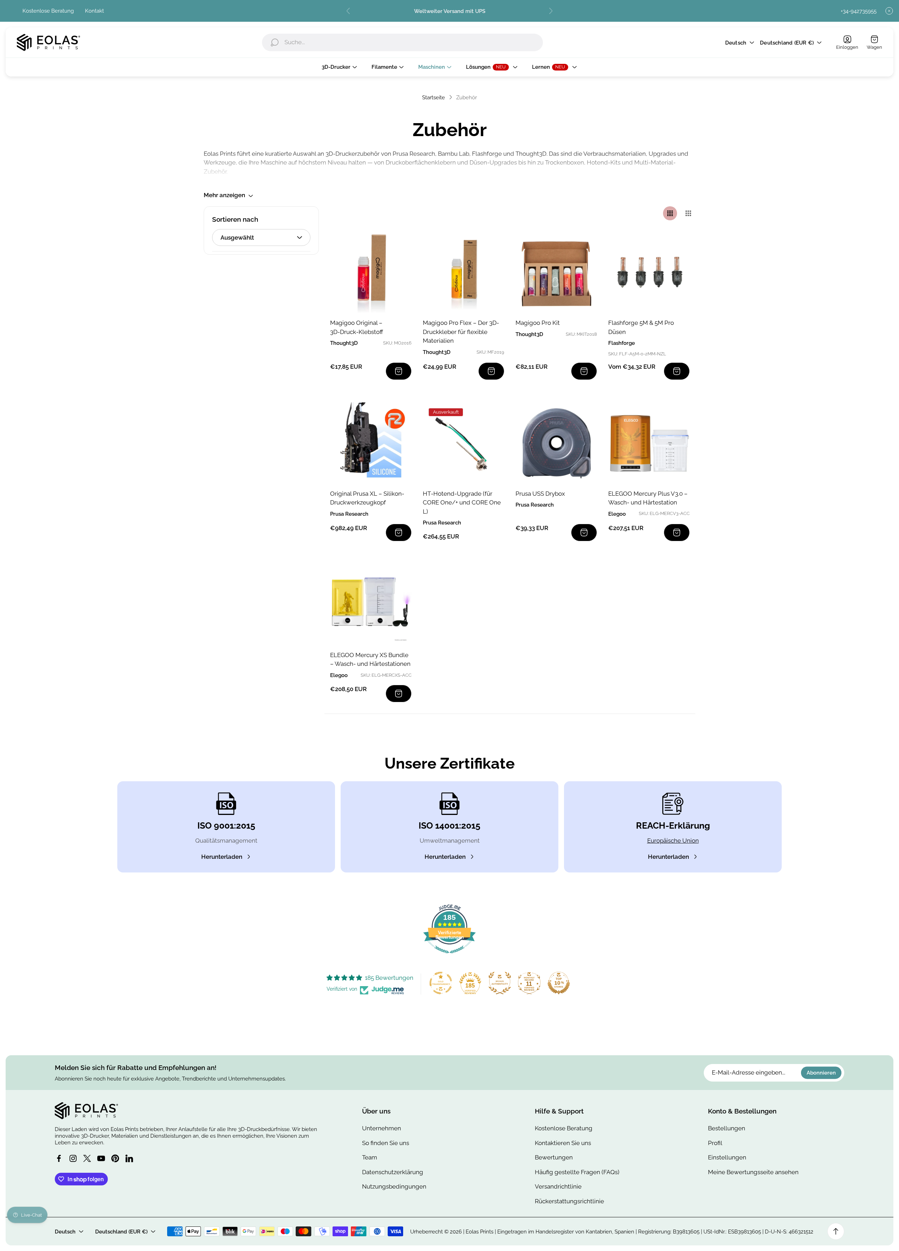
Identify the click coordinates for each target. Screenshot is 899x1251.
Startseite (433, 97)
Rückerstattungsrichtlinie (569, 1201)
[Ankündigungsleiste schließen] (889, 11)
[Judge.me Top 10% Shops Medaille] (558, 983)
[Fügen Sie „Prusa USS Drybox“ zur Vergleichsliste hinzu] (583, 416)
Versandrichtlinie (558, 1186)
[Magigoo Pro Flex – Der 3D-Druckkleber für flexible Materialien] (463, 272)
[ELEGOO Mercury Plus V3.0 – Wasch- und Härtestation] (649, 443)
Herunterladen (221, 856)
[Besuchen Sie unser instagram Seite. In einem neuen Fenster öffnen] (73, 1158)
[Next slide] (550, 11)
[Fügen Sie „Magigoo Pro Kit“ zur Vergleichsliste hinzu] (583, 245)
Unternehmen (381, 1128)
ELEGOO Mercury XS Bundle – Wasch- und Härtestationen (370, 659)
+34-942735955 (859, 11)
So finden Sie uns (385, 1142)
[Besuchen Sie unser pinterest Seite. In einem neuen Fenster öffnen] (115, 1158)
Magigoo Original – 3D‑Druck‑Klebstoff (356, 327)
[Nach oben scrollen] (835, 1231)
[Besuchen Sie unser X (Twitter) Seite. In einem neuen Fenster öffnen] (87, 1158)
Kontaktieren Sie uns (563, 1142)
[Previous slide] (348, 11)
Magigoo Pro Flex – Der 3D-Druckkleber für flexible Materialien (461, 331)
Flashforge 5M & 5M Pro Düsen (641, 327)
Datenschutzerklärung (392, 1172)
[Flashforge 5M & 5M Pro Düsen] (649, 272)
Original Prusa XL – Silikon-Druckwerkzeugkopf (367, 498)
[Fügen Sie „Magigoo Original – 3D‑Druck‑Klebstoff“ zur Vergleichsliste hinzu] (397, 245)
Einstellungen (727, 1157)
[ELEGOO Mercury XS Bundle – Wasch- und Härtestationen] (371, 604)
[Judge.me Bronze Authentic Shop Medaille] (499, 983)
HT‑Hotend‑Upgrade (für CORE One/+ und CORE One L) (462, 502)
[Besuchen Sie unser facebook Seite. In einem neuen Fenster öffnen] (59, 1158)
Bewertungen (554, 1157)
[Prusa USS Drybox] (556, 443)
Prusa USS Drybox (540, 493)
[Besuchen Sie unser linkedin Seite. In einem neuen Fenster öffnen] (129, 1158)
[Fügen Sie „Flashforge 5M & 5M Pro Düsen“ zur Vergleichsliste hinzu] (675, 245)
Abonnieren (821, 1073)
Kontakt (94, 11)
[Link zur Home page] (86, 1110)
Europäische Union (673, 840)
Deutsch (735, 43)
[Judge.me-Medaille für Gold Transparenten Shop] (440, 983)
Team (369, 1157)
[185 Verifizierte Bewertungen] (449, 956)
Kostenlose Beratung (48, 11)
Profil (715, 1142)
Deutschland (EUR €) (787, 43)
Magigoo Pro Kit (538, 322)
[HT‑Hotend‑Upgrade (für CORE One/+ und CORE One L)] (463, 443)
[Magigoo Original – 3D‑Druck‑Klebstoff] (371, 272)
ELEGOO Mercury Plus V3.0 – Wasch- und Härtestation (648, 498)
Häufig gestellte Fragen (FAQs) (577, 1172)
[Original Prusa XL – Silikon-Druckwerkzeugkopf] (371, 443)
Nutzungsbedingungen (394, 1186)
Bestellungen (726, 1128)
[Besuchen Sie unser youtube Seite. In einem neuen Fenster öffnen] (101, 1158)
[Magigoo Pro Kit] (556, 272)
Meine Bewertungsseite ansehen (753, 1172)
